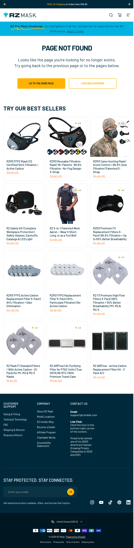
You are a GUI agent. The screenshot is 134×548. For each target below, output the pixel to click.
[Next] (129, 4)
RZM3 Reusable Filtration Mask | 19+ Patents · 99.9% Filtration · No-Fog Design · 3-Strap (66, 167)
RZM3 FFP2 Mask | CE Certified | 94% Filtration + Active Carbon (22, 165)
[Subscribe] (70, 491)
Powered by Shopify (75, 536)
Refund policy (45, 542)
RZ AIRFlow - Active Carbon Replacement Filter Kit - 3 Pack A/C (110, 369)
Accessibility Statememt (44, 444)
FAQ (5, 424)
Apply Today (75, 31)
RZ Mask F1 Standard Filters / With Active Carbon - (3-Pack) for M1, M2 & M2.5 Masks (23, 371)
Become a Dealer (46, 427)
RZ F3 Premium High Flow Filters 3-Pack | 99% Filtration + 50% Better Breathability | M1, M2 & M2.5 (109, 302)
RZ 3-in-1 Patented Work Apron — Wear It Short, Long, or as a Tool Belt (65, 232)
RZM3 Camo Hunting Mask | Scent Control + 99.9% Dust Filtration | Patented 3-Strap (110, 167)
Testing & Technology (15, 419)
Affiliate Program (46, 432)
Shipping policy (88, 542)
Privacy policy (58, 542)
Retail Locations (46, 416)
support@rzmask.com (83, 415)
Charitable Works (46, 437)
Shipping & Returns (14, 429)
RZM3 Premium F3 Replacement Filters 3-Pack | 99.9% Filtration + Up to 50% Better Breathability (110, 234)
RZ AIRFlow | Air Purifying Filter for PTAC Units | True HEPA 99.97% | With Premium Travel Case (66, 371)
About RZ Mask (45, 411)
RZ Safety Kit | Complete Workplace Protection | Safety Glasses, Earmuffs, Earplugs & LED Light (22, 234)
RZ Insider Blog (45, 421)
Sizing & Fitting (11, 414)
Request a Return (13, 435)
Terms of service (73, 542)
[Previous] (5, 4)
